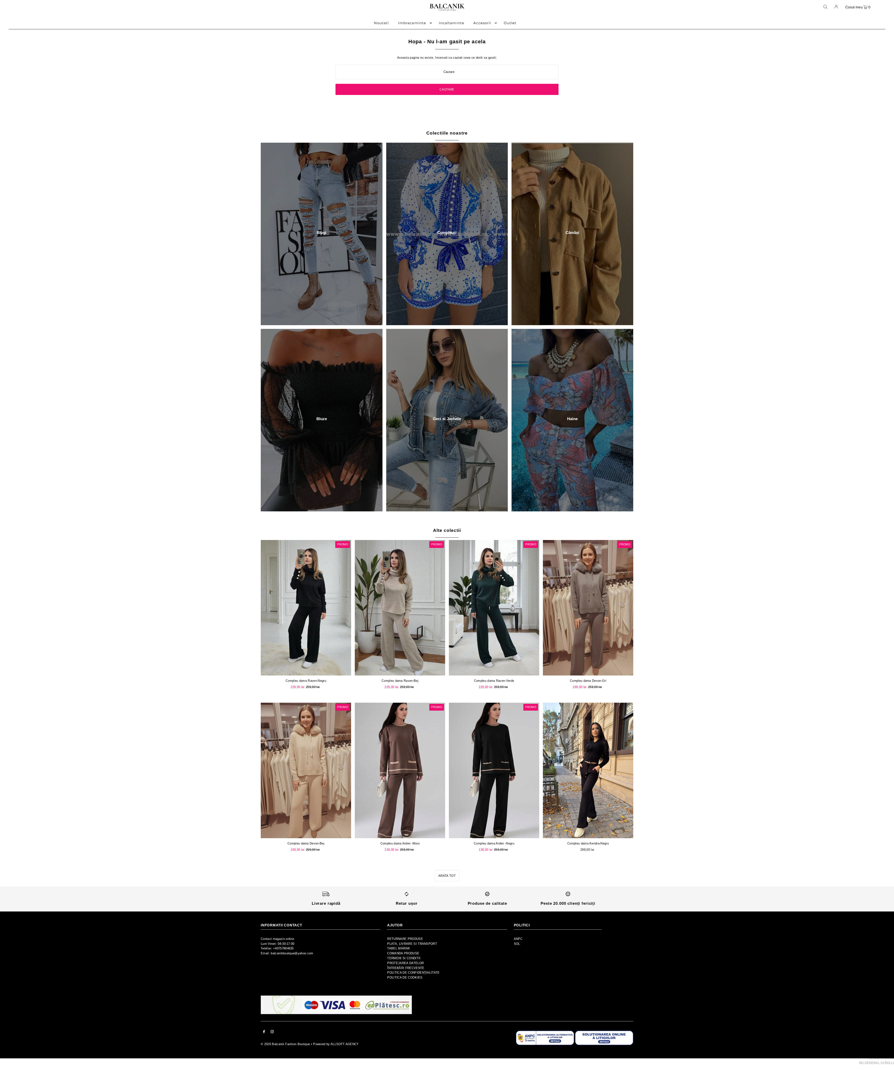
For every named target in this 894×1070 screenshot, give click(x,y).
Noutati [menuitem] (381, 23)
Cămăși (572, 232)
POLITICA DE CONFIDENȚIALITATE (413, 972)
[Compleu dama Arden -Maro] (400, 770)
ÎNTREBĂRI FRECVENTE (405, 968)
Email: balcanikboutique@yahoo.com (287, 953)
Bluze (321, 419)
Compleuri (447, 232)
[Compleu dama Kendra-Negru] (588, 770)
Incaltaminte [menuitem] (451, 23)
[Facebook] (264, 1032)
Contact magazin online (277, 939)
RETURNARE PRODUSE (405, 939)
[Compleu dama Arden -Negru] (494, 770)
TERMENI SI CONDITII (403, 958)
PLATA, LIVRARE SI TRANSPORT (412, 943)
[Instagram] (272, 1032)
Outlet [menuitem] (510, 23)
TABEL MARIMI (398, 948)
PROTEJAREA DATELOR (405, 963)
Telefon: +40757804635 (277, 948)
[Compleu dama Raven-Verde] (494, 607)
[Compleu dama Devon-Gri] (588, 607)
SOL (517, 943)
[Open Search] (825, 7)
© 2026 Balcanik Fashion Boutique (285, 1044)
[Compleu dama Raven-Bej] (400, 607)
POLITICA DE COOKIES (404, 977)
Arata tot (447, 876)
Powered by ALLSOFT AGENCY (336, 1044)
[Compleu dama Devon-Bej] (306, 770)
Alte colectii (447, 530)
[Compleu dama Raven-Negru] (306, 607)
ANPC (518, 939)
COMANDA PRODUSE (403, 953)
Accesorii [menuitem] (482, 23)
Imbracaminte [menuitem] (412, 23)
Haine (572, 419)
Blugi (321, 232)
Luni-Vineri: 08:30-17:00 (278, 943)
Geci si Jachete (447, 419)
